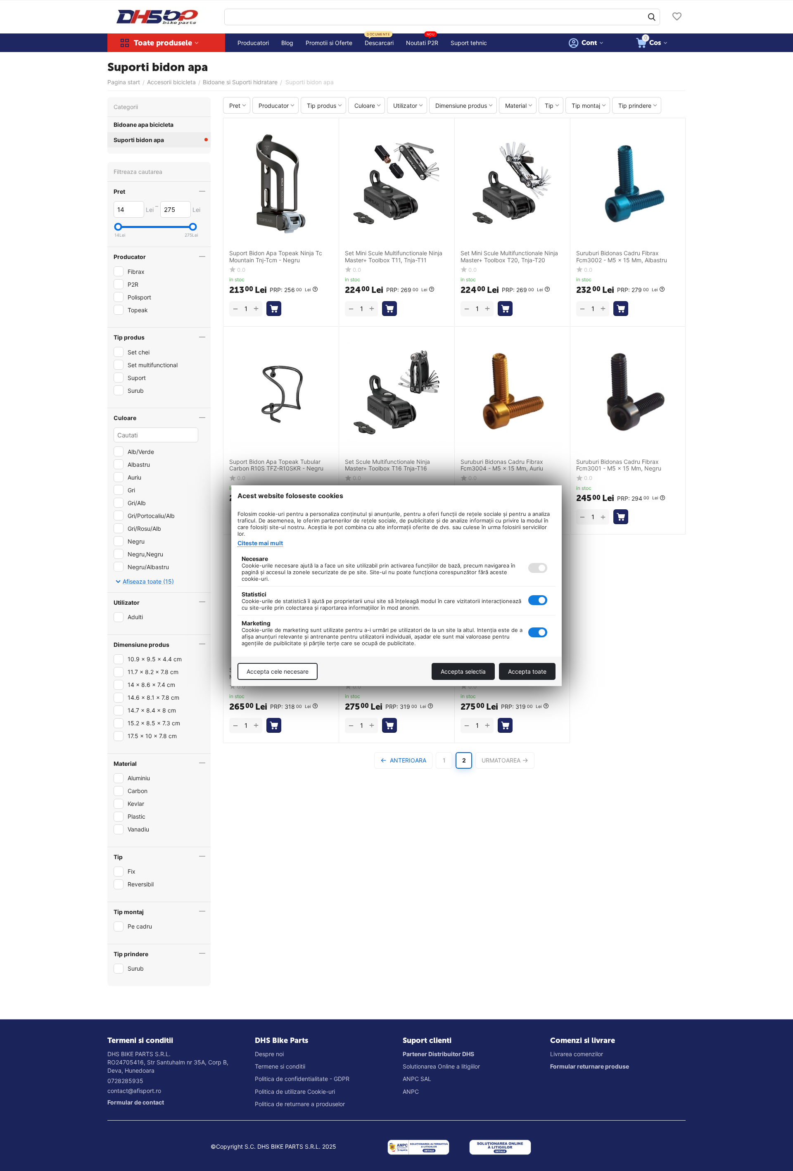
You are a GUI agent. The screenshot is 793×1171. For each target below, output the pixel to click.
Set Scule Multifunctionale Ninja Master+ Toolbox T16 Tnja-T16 (387, 465)
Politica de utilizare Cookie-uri (295, 1091)
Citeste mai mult (260, 542)
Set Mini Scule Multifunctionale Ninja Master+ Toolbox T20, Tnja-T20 (509, 257)
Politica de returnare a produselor (300, 1103)
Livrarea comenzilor (576, 1053)
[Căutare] (651, 17)
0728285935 (125, 1080)
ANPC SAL (417, 1078)
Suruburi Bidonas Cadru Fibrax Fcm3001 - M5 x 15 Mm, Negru (618, 465)
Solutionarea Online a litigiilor (441, 1066)
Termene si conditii (280, 1066)
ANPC (411, 1091)
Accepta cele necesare (278, 671)
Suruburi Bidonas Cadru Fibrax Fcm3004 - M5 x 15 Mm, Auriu (502, 465)
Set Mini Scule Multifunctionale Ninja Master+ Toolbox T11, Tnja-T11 (393, 257)
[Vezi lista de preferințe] (677, 17)
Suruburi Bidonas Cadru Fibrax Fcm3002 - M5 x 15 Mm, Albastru (621, 257)
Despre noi (269, 1053)
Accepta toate (527, 671)
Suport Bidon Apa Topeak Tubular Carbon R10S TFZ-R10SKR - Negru (276, 465)
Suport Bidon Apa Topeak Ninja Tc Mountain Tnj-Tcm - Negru (275, 257)
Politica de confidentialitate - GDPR (302, 1078)
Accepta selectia (463, 671)
